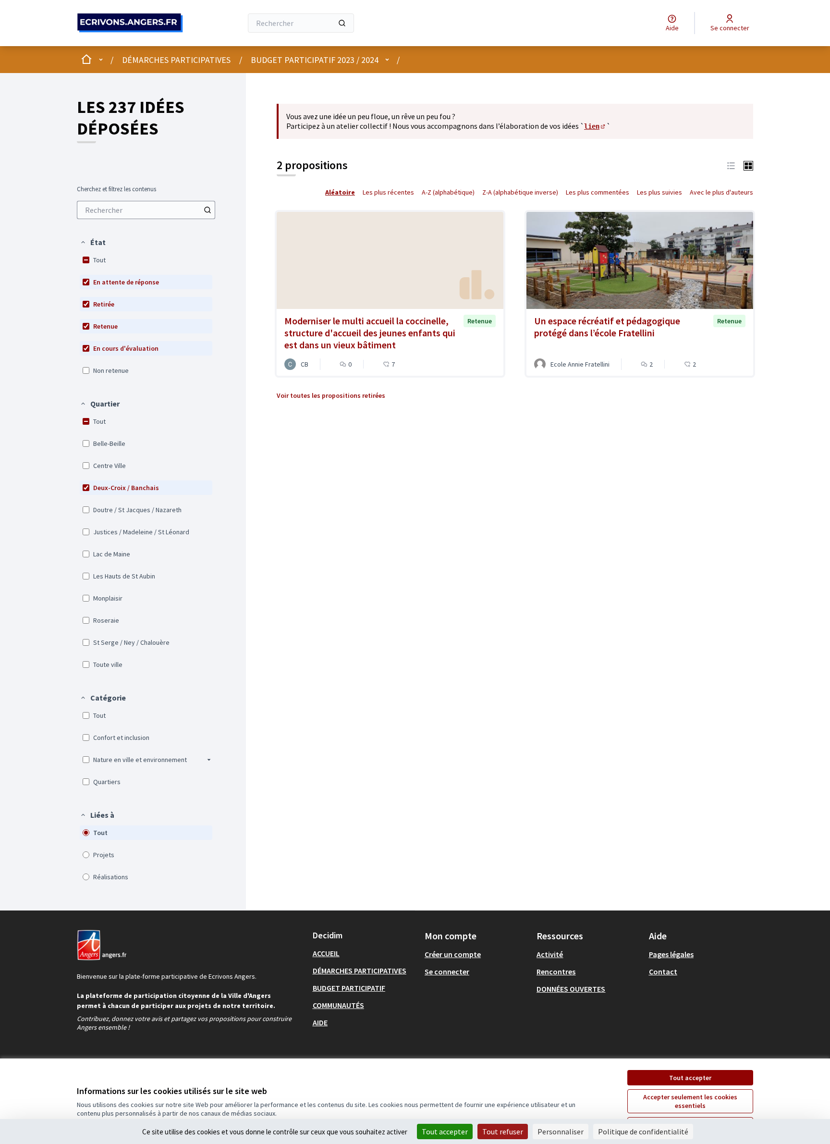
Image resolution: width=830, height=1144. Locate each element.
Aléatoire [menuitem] (340, 192)
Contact (663, 971)
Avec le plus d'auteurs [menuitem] (721, 192)
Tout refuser (502, 1131)
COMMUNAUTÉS (338, 1005)
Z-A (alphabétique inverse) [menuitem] (520, 192)
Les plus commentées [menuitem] (597, 192)
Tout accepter (690, 1077)
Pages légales (671, 954)
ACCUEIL (326, 953)
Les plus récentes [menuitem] (388, 192)
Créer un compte (453, 954)
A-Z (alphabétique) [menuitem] (448, 192)
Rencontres (556, 971)
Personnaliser (560, 1131)
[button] (93, 242)
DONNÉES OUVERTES (571, 989)
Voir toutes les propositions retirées (331, 395)
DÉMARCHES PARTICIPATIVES (176, 59)
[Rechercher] (342, 23)
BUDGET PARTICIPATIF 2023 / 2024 (314, 59)
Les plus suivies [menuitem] (659, 192)
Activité (550, 954)
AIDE (320, 1022)
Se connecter (447, 971)
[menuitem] (146, 210)
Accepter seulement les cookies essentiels (690, 1101)
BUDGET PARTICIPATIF (349, 988)
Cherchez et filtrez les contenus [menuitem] (116, 189)
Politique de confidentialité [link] (643, 1131)
